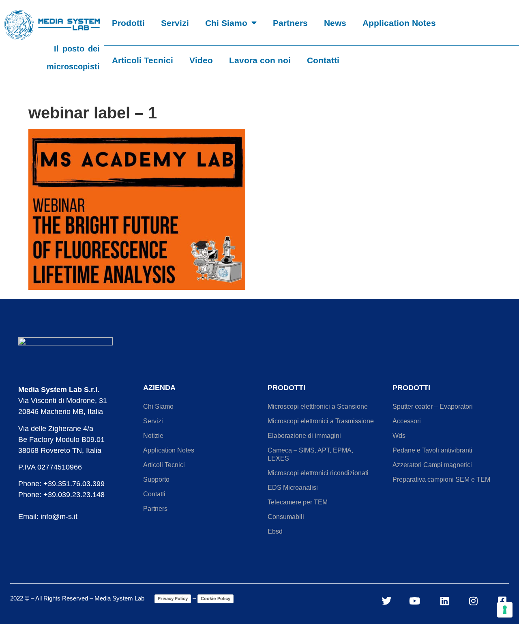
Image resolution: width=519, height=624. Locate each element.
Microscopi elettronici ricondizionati (318, 473)
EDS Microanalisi (293, 487)
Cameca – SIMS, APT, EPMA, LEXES (310, 454)
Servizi (175, 23)
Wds (398, 435)
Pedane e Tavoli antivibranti (432, 450)
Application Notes (399, 23)
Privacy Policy (173, 598)
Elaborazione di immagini (304, 435)
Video (201, 60)
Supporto (156, 479)
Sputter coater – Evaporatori (432, 406)
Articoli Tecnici (142, 60)
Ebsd (275, 531)
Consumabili (286, 516)
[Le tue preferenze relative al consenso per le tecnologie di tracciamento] (505, 610)
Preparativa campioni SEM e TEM (441, 479)
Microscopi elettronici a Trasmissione (321, 421)
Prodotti (128, 23)
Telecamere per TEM (298, 502)
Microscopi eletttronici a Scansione (318, 406)
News (335, 23)
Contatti (323, 60)
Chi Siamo (226, 23)
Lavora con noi (260, 60)
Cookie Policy (215, 598)
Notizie (153, 435)
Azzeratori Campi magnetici (432, 464)
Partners (290, 23)
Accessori (406, 421)
